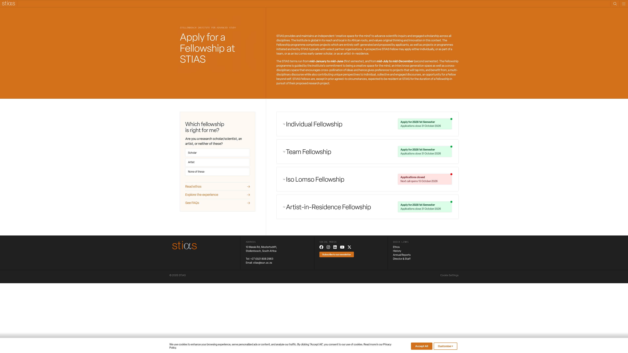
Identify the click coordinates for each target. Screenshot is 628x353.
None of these (196, 171)
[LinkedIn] (335, 247)
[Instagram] (328, 247)
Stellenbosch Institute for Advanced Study (208, 27)
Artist (191, 162)
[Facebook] (321, 247)
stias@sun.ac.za (262, 262)
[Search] (615, 3)
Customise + (445, 346)
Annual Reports (402, 255)
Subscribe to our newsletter (336, 254)
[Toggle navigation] (623, 3)
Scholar (192, 152)
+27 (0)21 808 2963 (261, 259)
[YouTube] (342, 247)
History (397, 251)
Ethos (396, 247)
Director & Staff (402, 259)
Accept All (421, 346)
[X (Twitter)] (349, 247)
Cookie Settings (449, 275)
